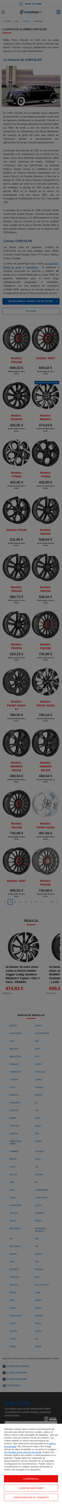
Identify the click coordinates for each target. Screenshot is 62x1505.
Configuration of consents (31, 1497)
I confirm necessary (31, 1488)
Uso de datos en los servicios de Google (22, 1452)
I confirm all (31, 1479)
